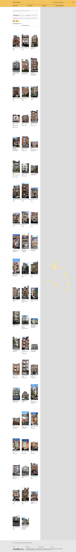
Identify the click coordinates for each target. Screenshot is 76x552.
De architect (15, 5)
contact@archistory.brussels (47, 549)
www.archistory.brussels (38, 549)
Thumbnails (16, 23)
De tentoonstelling (59, 5)
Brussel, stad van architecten (58, 2)
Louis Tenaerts (17, 2)
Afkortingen (27, 546)
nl (73, 2)
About (14, 546)
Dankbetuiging (41, 546)
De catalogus (30, 5)
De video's (44, 5)
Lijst (20, 23)
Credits (52, 546)
